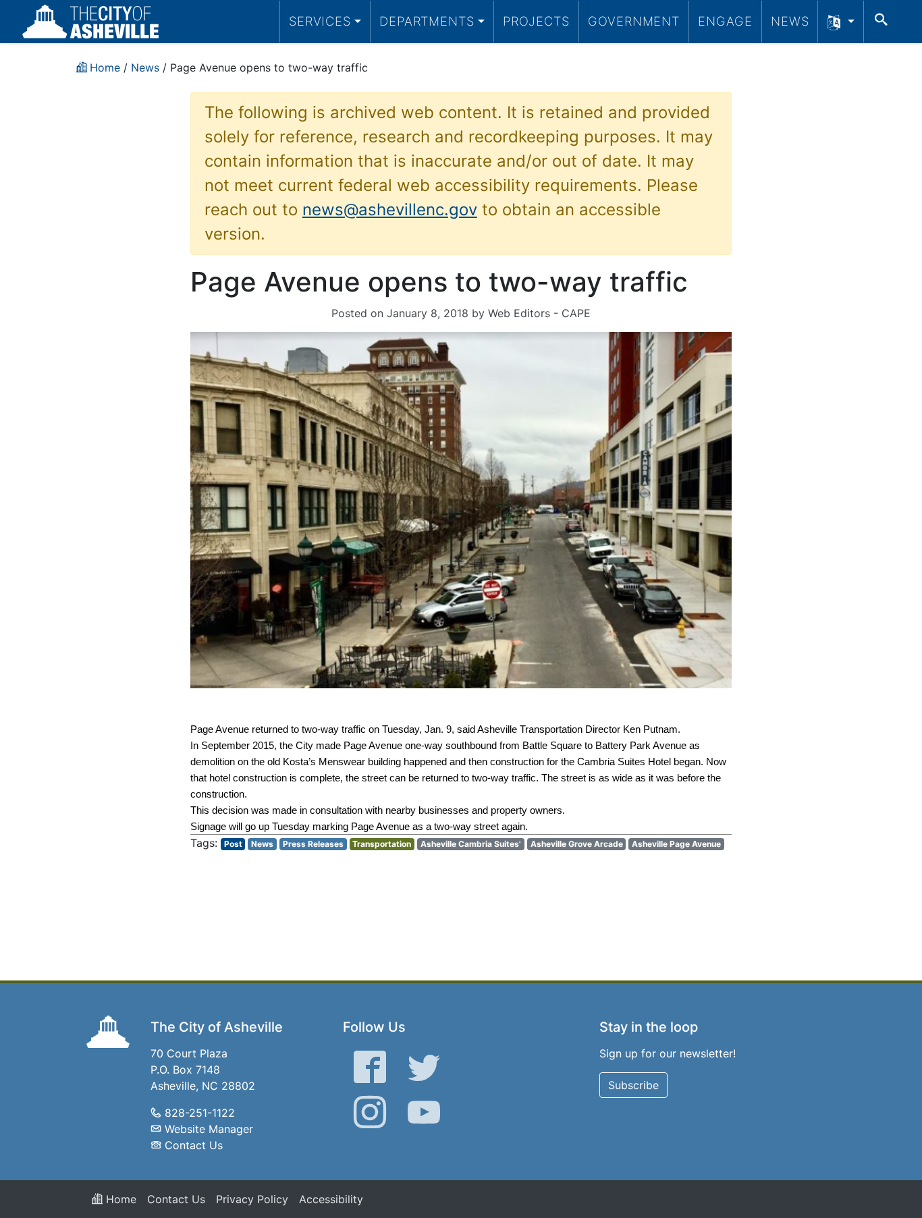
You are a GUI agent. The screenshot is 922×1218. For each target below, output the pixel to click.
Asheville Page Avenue (676, 844)
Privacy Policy (252, 1199)
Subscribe (633, 1085)
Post (233, 844)
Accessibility (331, 1199)
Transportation (381, 844)
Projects (536, 20)
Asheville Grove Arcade (577, 844)
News (790, 20)
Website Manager (209, 1129)
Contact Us (194, 1145)
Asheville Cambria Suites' (471, 844)
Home (119, 1199)
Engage (725, 20)
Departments (426, 20)
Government (634, 20)
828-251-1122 (200, 1112)
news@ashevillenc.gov (389, 209)
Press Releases (313, 844)
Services (320, 20)
